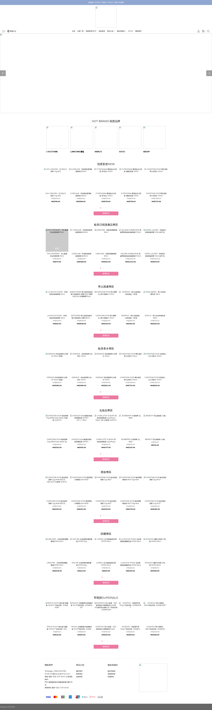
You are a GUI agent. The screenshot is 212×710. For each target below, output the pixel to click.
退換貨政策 (111, 674)
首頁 (73, 31)
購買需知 (79, 674)
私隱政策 (111, 677)
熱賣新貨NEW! (91, 31)
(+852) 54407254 (59, 671)
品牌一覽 (80, 31)
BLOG (130, 31)
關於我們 (79, 671)
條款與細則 (121, 31)
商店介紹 (110, 31)
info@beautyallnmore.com (60, 674)
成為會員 (102, 31)
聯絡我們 (138, 31)
